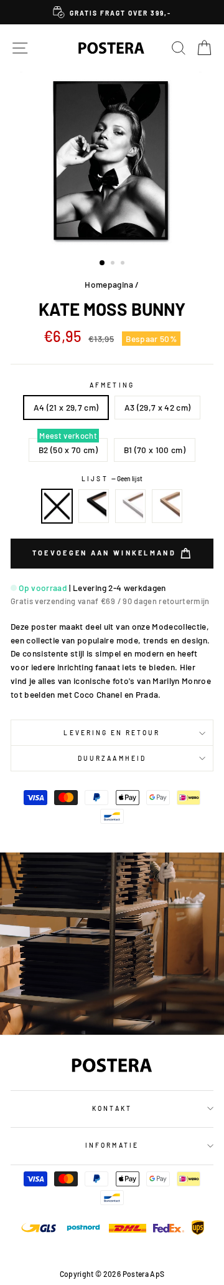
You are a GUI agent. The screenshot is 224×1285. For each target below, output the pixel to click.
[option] (112, 12)
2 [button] (114, 264)
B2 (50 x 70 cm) (68, 449)
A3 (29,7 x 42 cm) (157, 407)
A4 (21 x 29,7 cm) (66, 407)
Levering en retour (111, 732)
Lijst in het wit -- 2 (131, 506)
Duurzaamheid (112, 758)
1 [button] (103, 263)
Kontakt (111, 1108)
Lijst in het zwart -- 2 (94, 506)
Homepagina (109, 284)
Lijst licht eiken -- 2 (167, 506)
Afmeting (112, 385)
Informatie (112, 1145)
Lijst (112, 478)
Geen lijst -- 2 (57, 506)
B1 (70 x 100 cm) (154, 449)
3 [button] (124, 264)
